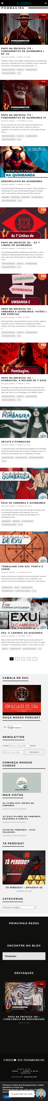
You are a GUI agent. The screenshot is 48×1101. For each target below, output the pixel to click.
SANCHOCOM (30, 1077)
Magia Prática (27, 587)
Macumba (5, 197)
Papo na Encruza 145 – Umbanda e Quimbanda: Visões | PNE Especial (24, 312)
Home (15, 1071)
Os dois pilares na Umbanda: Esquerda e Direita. (22, 817)
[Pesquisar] (46, 3)
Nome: (33, 745)
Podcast (20, 69)
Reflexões (25, 197)
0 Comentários (31, 69)
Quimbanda (15, 197)
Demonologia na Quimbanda (21, 181)
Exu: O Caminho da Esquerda (22, 633)
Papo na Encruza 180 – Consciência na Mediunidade (24, 1018)
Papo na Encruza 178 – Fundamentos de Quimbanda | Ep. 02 (22, 51)
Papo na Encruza (8, 69)
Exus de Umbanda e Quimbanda (23, 503)
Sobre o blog (31, 1071)
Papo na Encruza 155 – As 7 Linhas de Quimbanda (20, 244)
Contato (26, 1073)
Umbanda (16, 521)
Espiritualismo (7, 457)
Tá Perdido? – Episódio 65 (24, 887)
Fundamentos (7, 587)
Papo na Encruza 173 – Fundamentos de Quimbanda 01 (23, 116)
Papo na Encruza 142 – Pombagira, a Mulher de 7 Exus (23, 379)
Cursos (4, 648)
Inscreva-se (34, 752)
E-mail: (5, 745)
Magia (17, 587)
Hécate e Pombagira (15, 442)
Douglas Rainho (8, 57)
